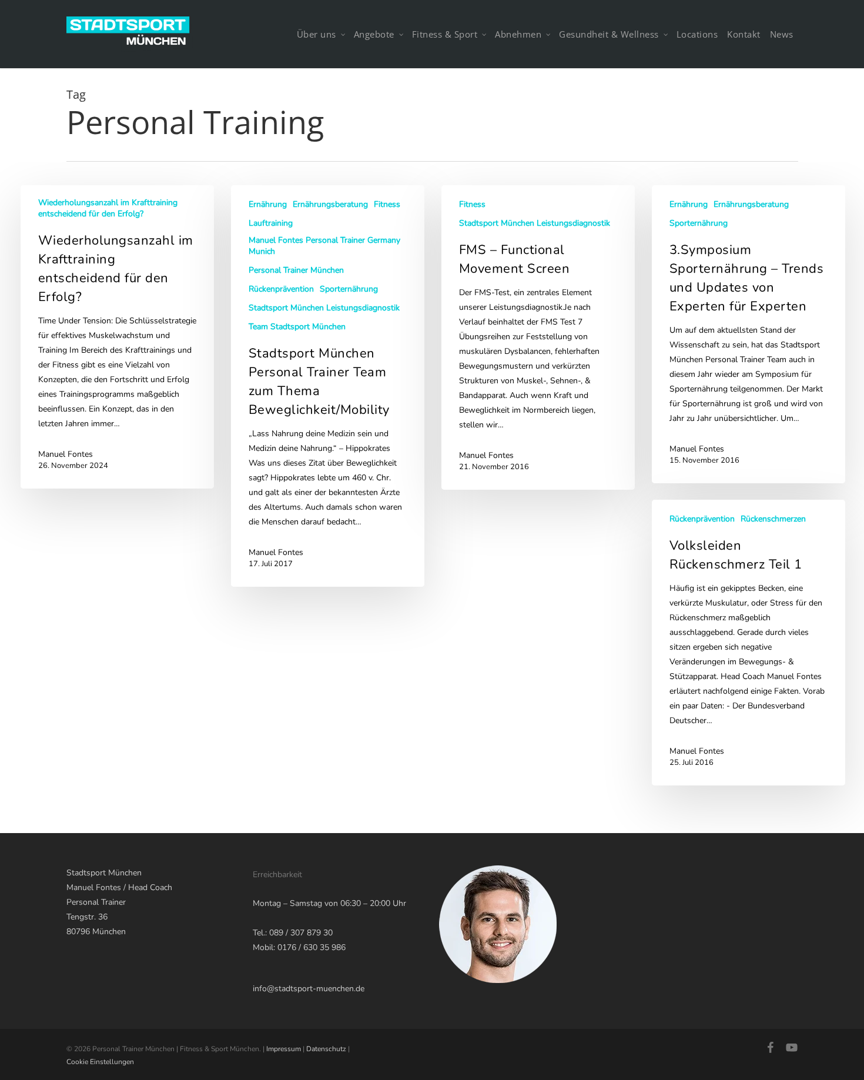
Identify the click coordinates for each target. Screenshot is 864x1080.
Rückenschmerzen (773, 518)
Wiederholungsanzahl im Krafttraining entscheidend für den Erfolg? (108, 208)
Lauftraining (271, 223)
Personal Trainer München (296, 270)
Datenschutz (326, 1049)
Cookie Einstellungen (100, 1061)
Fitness (387, 204)
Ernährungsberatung (330, 204)
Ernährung (268, 204)
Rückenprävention (281, 289)
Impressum (283, 1049)
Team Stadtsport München (297, 326)
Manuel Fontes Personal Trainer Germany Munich (324, 246)
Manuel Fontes (65, 454)
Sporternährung (349, 289)
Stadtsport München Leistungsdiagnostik (324, 307)
